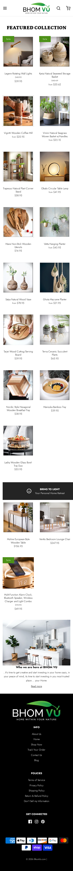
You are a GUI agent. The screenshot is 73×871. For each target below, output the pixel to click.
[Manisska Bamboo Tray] (54, 385)
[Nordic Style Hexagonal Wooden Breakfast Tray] (18, 385)
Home (36, 739)
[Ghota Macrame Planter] (54, 277)
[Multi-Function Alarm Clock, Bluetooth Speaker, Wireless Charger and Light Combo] (18, 573)
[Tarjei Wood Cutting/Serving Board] (18, 329)
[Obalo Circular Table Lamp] (54, 166)
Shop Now (36, 744)
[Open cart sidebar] (68, 8)
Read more (36, 686)
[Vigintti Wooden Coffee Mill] (18, 111)
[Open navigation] (5, 8)
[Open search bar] (58, 8)
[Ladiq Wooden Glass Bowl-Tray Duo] (18, 440)
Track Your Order (36, 749)
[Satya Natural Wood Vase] (18, 277)
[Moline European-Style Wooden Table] (18, 517)
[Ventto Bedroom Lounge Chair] (54, 517)
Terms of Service (36, 780)
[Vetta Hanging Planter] (54, 222)
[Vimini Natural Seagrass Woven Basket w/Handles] (54, 111)
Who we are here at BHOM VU (36, 667)
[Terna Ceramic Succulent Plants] (54, 329)
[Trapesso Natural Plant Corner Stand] (18, 166)
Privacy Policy (36, 785)
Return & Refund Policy (36, 796)
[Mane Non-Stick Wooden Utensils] (18, 222)
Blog (36, 760)
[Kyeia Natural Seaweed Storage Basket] (54, 51)
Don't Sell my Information (36, 801)
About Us (36, 734)
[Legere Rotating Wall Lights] (18, 51)
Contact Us (36, 755)
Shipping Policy (36, 790)
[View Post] (36, 642)
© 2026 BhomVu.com (36, 859)
